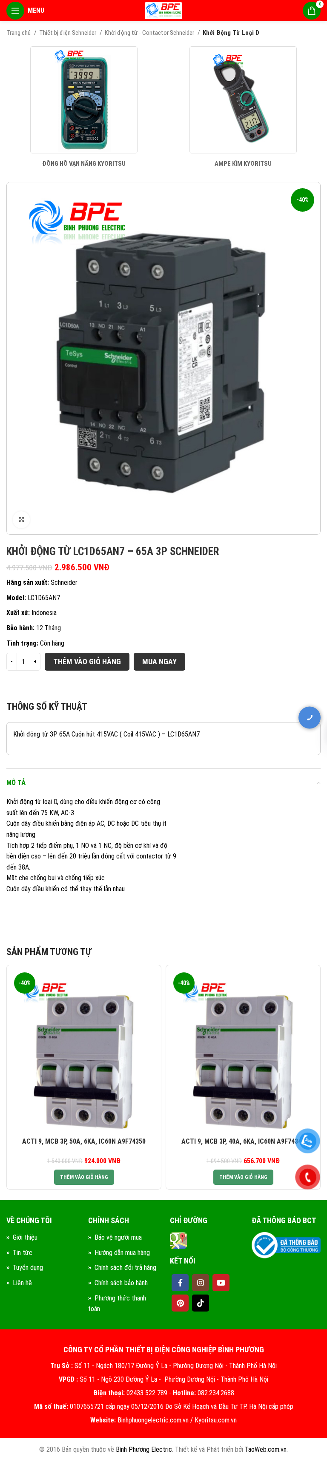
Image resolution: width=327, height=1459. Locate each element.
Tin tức (22, 1253)
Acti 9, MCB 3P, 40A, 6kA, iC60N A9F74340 (243, 1141)
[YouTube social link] (220, 1282)
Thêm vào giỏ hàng (87, 661)
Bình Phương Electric (144, 1449)
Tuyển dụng (28, 1268)
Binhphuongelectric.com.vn (153, 1420)
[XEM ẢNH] (21, 519)
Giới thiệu (25, 1237)
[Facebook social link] (180, 1282)
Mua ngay (159, 661)
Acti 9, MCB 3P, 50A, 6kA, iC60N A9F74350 (84, 1141)
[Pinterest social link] (180, 1303)
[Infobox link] (83, 107)
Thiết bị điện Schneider (68, 33)
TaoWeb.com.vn (266, 1449)
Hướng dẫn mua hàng (122, 1253)
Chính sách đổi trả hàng (125, 1268)
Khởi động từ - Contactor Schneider (150, 33)
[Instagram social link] (200, 1282)
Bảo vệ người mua (118, 1237)
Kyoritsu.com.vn (216, 1420)
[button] (84, 1177)
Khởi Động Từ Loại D (231, 33)
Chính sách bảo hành (121, 1283)
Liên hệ (22, 1283)
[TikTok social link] (200, 1303)
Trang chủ (19, 33)
